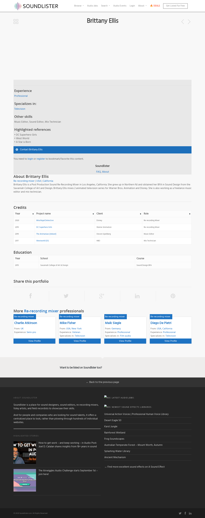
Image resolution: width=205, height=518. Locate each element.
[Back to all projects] (16, 21)
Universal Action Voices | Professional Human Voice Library (136, 414)
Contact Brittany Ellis (31, 150)
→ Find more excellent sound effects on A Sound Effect (134, 467)
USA (38, 181)
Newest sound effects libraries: (132, 407)
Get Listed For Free (175, 6)
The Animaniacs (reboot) (46, 234)
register (41, 159)
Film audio (125, 336)
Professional (21, 96)
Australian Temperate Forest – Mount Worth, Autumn (133, 445)
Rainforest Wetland (114, 433)
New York (77, 329)
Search (104, 6)
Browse (77, 6)
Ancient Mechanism (115, 457)
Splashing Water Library (117, 451)
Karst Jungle (110, 427)
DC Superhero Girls (44, 227)
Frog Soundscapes (114, 439)
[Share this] (31, 296)
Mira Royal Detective (45, 220)
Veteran (76, 332)
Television (19, 109)
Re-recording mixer (24, 181)
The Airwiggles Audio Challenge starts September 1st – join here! (68, 472)
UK (22, 329)
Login (132, 6)
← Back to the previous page (102, 382)
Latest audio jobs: (123, 397)
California (48, 181)
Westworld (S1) (42, 240)
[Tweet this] (67, 296)
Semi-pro (31, 332)
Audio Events (119, 6)
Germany (116, 329)
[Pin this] (173, 296)
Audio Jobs (92, 6)
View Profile (34, 341)
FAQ (98, 172)
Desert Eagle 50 (112, 420)
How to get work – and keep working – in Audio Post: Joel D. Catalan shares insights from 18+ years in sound (68, 444)
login (30, 159)
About (141, 6)
